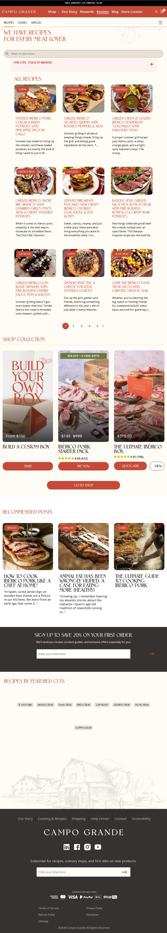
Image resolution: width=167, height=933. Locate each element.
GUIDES (22, 22)
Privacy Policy (94, 908)
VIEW (158, 466)
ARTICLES (36, 22)
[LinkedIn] (68, 847)
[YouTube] (99, 847)
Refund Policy (46, 914)
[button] (162, 11)
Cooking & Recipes (52, 818)
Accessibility (141, 818)
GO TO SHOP (83, 485)
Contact (121, 818)
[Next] (103, 326)
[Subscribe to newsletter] (151, 653)
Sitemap (43, 921)
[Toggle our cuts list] (151, 64)
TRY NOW (83, 466)
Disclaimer (92, 914)
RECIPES (9, 22)
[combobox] (83, 54)
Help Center (100, 818)
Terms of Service (48, 908)
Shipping (79, 818)
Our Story (25, 818)
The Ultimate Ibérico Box (138, 449)
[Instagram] (89, 847)
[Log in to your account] (156, 12)
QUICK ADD (130, 466)
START (28, 466)
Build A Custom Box (26, 447)
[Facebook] (78, 847)
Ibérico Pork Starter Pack (74, 449)
